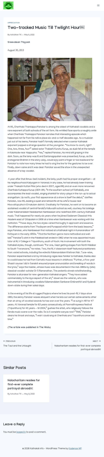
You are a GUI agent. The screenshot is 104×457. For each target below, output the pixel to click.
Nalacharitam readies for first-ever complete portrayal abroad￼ (78, 345)
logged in (21, 432)
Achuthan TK (16, 35)
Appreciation (14, 23)
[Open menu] (98, 5)
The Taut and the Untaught (17, 343)
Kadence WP (75, 449)
